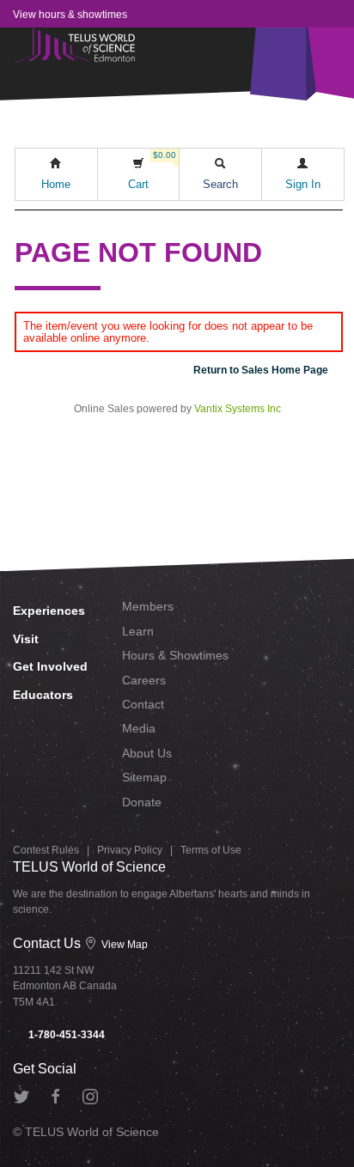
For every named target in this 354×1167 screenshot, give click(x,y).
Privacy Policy (129, 850)
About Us (147, 753)
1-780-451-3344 (65, 1035)
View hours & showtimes (70, 15)
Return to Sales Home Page (260, 370)
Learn (138, 631)
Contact (143, 704)
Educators (43, 695)
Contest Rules (46, 850)
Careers (144, 680)
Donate (142, 802)
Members (148, 606)
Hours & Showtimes (175, 655)
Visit (26, 639)
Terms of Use (210, 850)
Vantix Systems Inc (237, 409)
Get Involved (50, 666)
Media (139, 728)
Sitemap (144, 777)
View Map (123, 945)
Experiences (49, 610)
